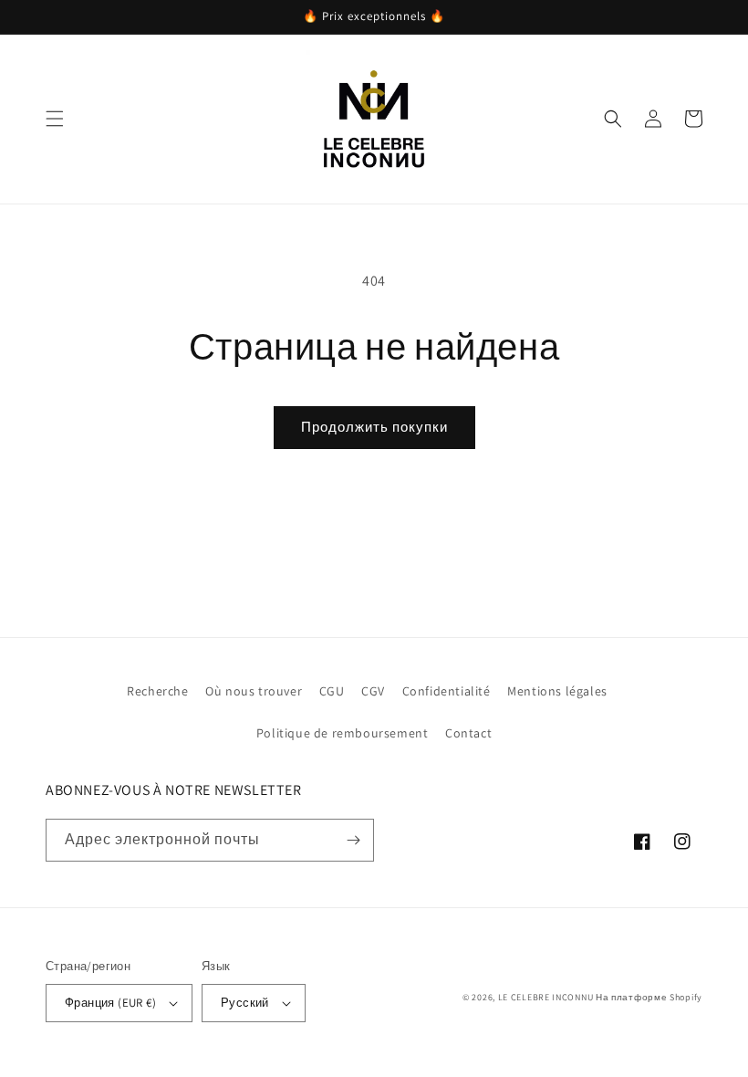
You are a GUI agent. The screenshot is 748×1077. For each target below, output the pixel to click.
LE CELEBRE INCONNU (546, 997)
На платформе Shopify (649, 997)
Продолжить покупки (374, 426)
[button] (55, 119)
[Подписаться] (353, 840)
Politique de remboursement (342, 733)
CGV (373, 691)
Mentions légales (557, 691)
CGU (332, 691)
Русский (245, 1002)
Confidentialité (446, 691)
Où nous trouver (253, 691)
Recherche (157, 691)
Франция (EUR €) (110, 1002)
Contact (468, 733)
